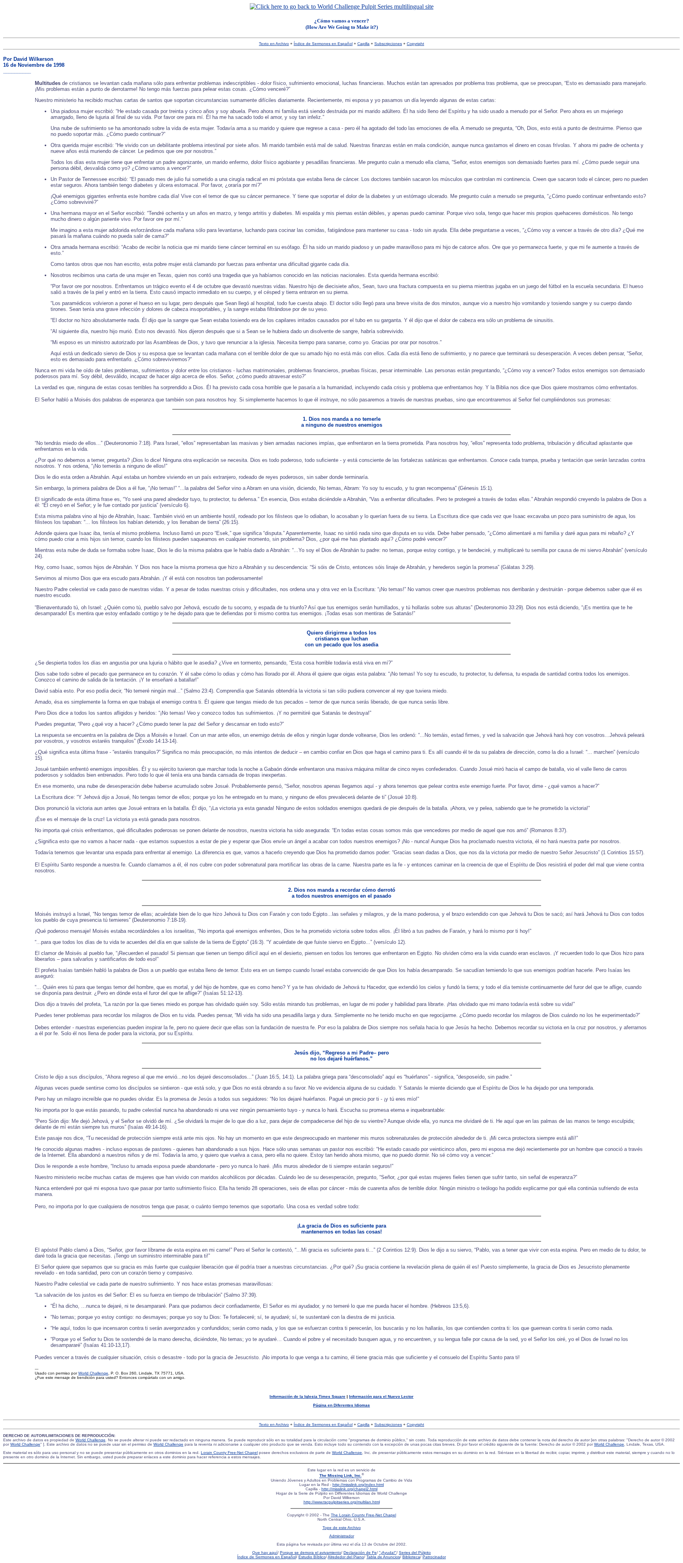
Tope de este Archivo (342, 1527)
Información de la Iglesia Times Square (307, 1396)
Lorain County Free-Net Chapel (229, 1452)
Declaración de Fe (360, 1552)
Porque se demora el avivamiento (310, 1552)
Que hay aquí (264, 1552)
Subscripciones (388, 43)
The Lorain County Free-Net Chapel (363, 1515)
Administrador (341, 1536)
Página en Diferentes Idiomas (341, 1405)
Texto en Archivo (274, 43)
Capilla (363, 43)
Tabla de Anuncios (383, 1557)
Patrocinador (434, 1557)
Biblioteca (411, 1557)
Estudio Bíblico (312, 1557)
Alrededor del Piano (346, 1557)
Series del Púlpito (415, 1552)
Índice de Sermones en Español (323, 43)
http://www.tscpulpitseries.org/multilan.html (342, 1502)
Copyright (415, 43)
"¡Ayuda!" (387, 1552)
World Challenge (93, 1373)
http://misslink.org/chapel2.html (349, 1489)
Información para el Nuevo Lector (381, 1396)
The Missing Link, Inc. (340, 1476)
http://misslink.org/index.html (358, 1484)
